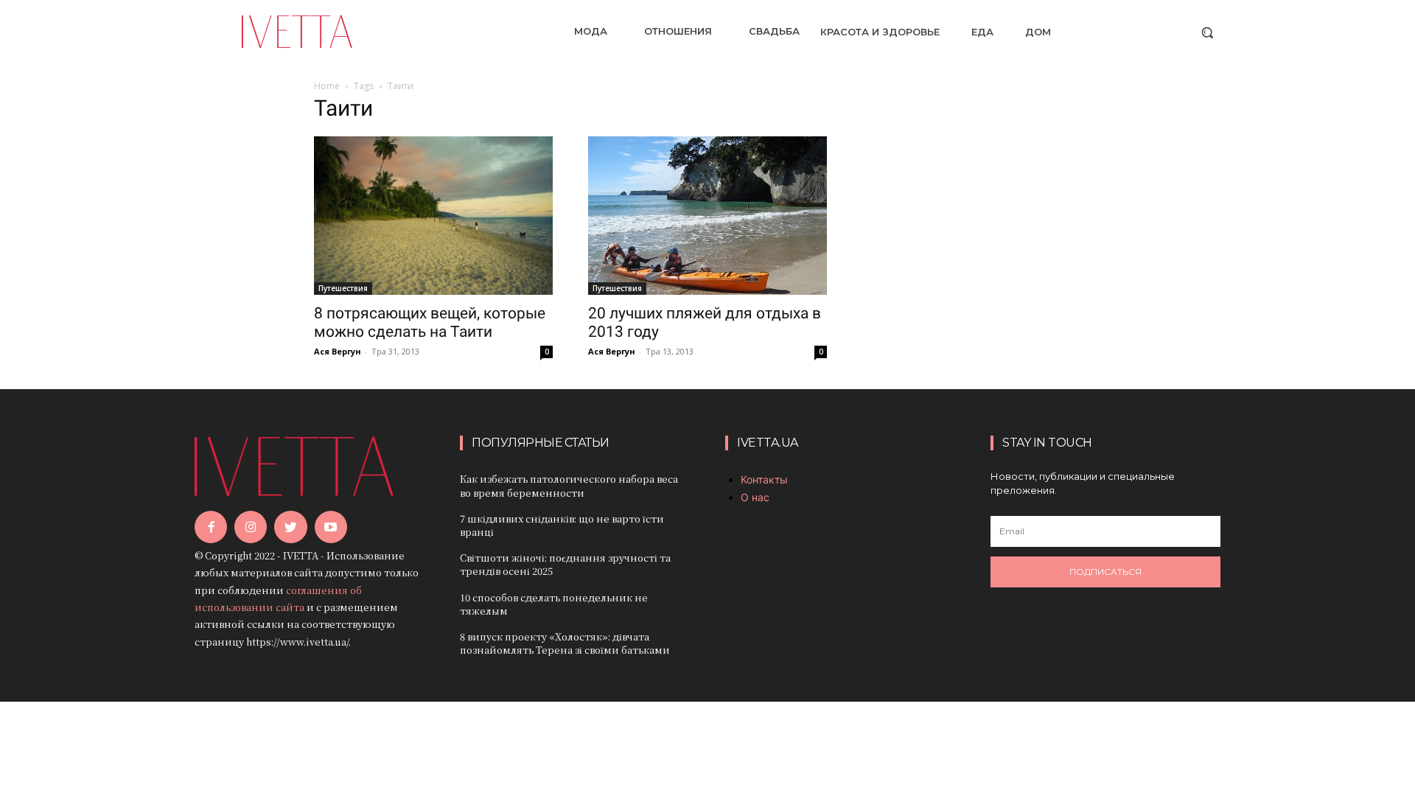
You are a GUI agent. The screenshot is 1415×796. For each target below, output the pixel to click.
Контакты (764, 479)
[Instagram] (250, 527)
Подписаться (1105, 571)
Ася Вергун (337, 351)
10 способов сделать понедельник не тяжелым (554, 604)
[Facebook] (211, 527)
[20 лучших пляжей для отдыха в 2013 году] (707, 216)
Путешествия (343, 288)
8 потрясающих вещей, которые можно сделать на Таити (429, 322)
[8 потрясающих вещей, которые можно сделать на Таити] (433, 216)
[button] (1207, 32)
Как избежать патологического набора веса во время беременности (569, 485)
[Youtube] (331, 527)
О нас (755, 497)
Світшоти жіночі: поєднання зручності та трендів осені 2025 (565, 564)
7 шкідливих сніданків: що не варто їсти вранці (562, 525)
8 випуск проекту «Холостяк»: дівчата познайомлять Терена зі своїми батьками (565, 643)
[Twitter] (290, 527)
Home (327, 86)
